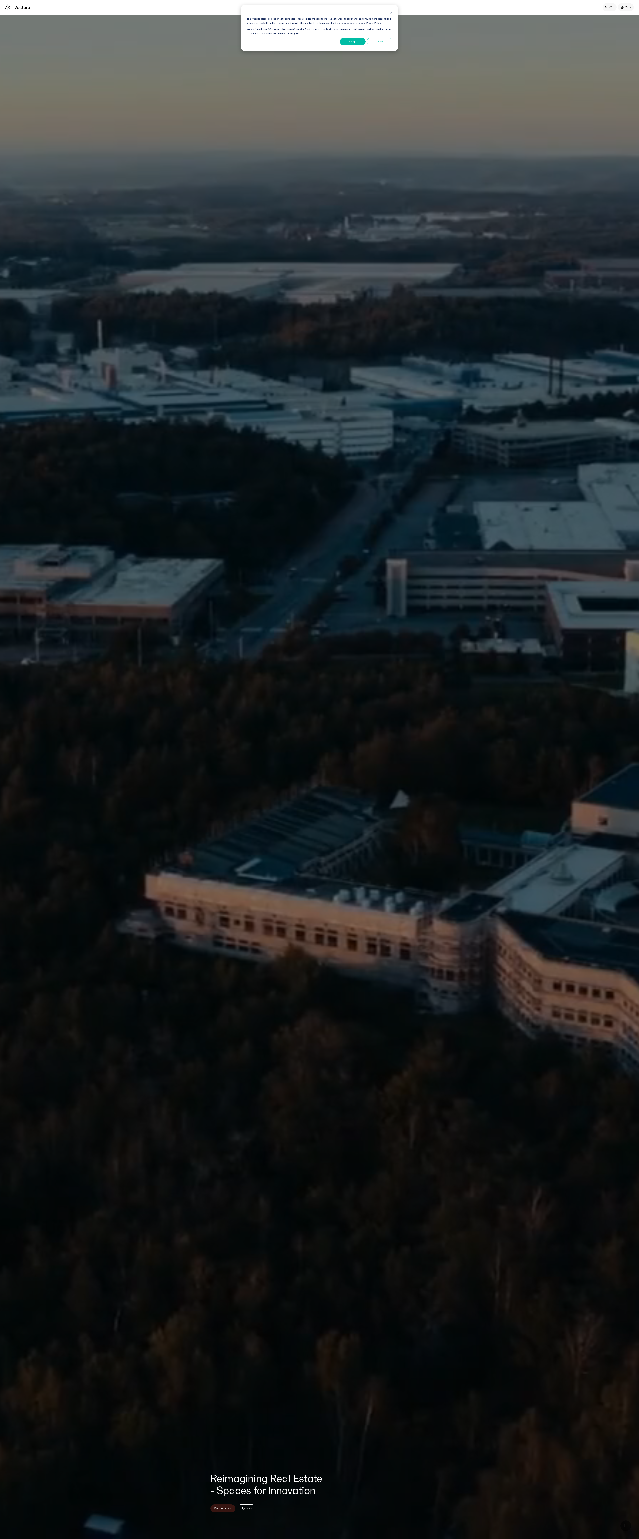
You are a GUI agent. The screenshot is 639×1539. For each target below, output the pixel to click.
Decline (380, 41)
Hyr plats (246, 1508)
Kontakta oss (222, 1508)
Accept (353, 41)
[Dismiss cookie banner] (391, 12)
